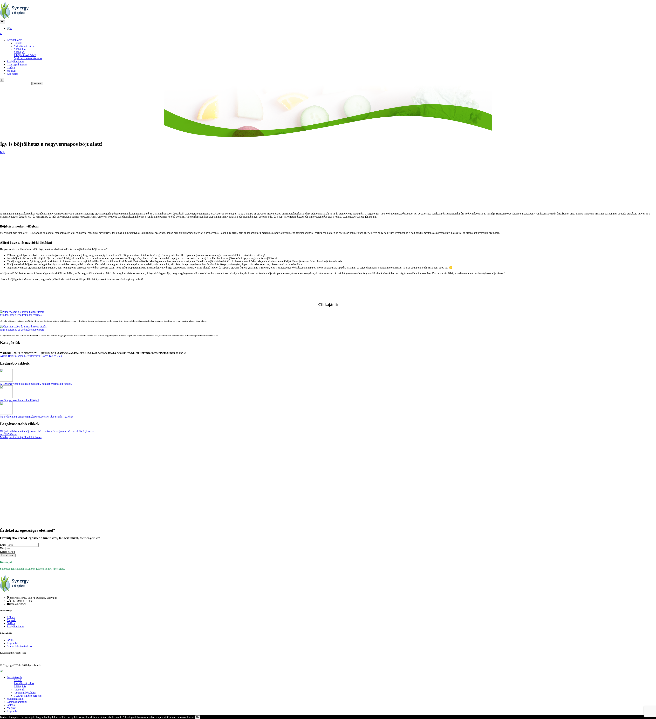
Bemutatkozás (14, 39)
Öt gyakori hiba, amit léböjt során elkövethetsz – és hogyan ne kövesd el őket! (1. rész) (46, 431)
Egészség (18, 355)
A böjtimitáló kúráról (25, 55)
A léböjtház (20, 49)
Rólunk (18, 43)
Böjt (2, 152)
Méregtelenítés (32, 355)
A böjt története (8, 434)
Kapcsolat (12, 73)
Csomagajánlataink (17, 64)
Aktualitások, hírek (24, 46)
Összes (44, 355)
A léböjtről (19, 52)
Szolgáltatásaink (15, 61)
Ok (197, 717)
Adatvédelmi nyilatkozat (20, 646)
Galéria (11, 67)
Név (2, 548)
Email (3, 544)
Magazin (11, 70)
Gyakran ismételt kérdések (28, 58)
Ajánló (3, 355)
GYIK (10, 640)
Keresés (38, 83)
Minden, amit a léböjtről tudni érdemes (21, 314)
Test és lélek (55, 355)
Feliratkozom (7, 555)
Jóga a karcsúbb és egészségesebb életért (22, 329)
